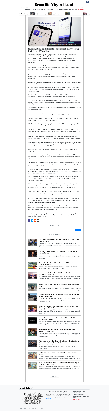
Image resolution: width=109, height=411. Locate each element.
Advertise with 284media (30, 9)
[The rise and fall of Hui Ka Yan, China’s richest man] (57, 13)
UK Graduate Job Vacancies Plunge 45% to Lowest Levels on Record (48, 13)
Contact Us (31, 408)
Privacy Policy (41, 408)
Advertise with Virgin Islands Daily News (68, 9)
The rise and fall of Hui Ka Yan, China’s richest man (64, 12)
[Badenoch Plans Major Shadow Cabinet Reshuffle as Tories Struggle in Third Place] (32, 332)
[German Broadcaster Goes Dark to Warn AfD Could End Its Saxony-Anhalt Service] (32, 320)
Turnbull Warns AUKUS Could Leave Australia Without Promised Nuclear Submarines (30, 13)
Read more (48, 398)
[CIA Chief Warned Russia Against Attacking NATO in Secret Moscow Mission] (32, 253)
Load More (54, 376)
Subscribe (77, 230)
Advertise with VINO (41, 9)
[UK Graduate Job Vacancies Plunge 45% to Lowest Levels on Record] (39, 13)
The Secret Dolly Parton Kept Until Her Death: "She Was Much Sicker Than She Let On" (83, 13)
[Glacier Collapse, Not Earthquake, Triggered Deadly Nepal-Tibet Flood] (32, 287)
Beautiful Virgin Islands (54, 4)
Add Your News (81, 9)
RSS (76, 400)
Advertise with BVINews (52, 9)
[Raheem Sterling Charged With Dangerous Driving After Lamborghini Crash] (32, 265)
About (36, 408)
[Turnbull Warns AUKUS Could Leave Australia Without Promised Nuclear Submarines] (21, 13)
